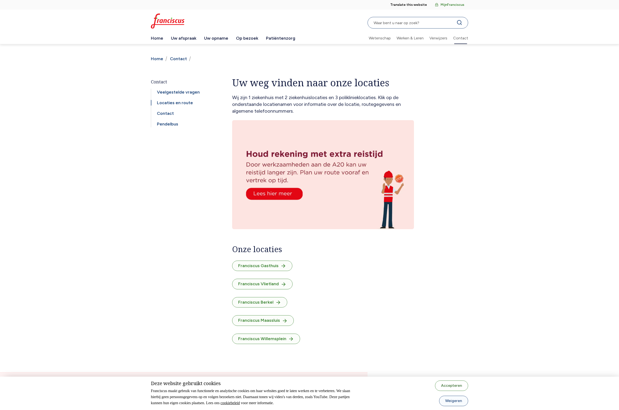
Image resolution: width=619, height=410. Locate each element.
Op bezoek (247, 38)
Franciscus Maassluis (259, 320)
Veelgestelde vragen (178, 92)
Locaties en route (175, 102)
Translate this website (408, 5)
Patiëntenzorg (280, 38)
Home (157, 38)
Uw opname (216, 38)
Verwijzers (438, 38)
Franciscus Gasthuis (258, 265)
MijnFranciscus (452, 5)
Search (460, 24)
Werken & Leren (410, 38)
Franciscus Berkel (255, 302)
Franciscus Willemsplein (262, 338)
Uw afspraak (183, 38)
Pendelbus (167, 124)
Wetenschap (380, 38)
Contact (460, 38)
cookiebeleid (230, 403)
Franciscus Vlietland (258, 283)
